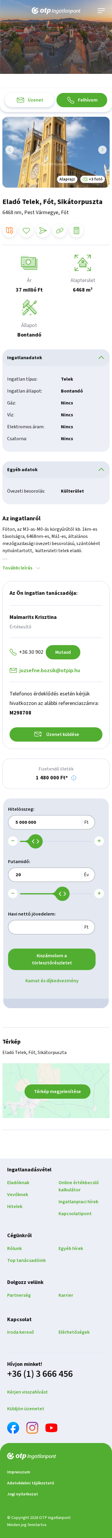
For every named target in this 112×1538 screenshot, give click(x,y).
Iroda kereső (20, 1332)
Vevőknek (17, 1194)
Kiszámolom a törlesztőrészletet (52, 959)
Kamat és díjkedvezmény (52, 980)
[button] (73, 778)
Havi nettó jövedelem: (32, 914)
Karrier (66, 1295)
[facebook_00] (13, 1429)
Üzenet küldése (62, 734)
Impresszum (18, 1472)
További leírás (17, 568)
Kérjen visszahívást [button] (27, 1392)
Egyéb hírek (71, 1248)
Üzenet (35, 100)
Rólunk (14, 1248)
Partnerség (19, 1295)
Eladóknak (18, 1182)
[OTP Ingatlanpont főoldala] (56, 10)
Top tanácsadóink (26, 1260)
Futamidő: (19, 861)
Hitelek (14, 1206)
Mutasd (63, 652)
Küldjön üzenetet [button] (25, 1408)
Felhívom (88, 100)
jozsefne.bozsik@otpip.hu (49, 670)
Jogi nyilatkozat (22, 1494)
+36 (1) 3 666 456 (40, 1374)
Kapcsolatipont (75, 1213)
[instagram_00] (32, 1429)
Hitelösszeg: (21, 809)
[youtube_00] (51, 1429)
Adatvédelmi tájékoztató (30, 1483)
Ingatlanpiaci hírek (78, 1201)
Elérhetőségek (74, 1332)
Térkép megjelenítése (57, 1091)
